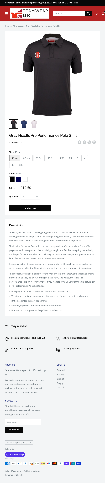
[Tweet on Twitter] (89, 142)
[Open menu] (6, 13)
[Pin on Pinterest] (84, 142)
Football (61, 370)
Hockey (61, 374)
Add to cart (30, 208)
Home (7, 26)
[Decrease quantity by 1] (23, 196)
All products (18, 26)
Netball (60, 387)
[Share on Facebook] (79, 142)
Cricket (60, 378)
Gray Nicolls (15, 142)
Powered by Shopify (14, 475)
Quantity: (14, 196)
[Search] (88, 13)
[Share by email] (94, 142)
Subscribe (14, 429)
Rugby (60, 383)
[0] (102, 13)
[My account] (97, 13)
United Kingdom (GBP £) (17, 442)
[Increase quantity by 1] (37, 196)
